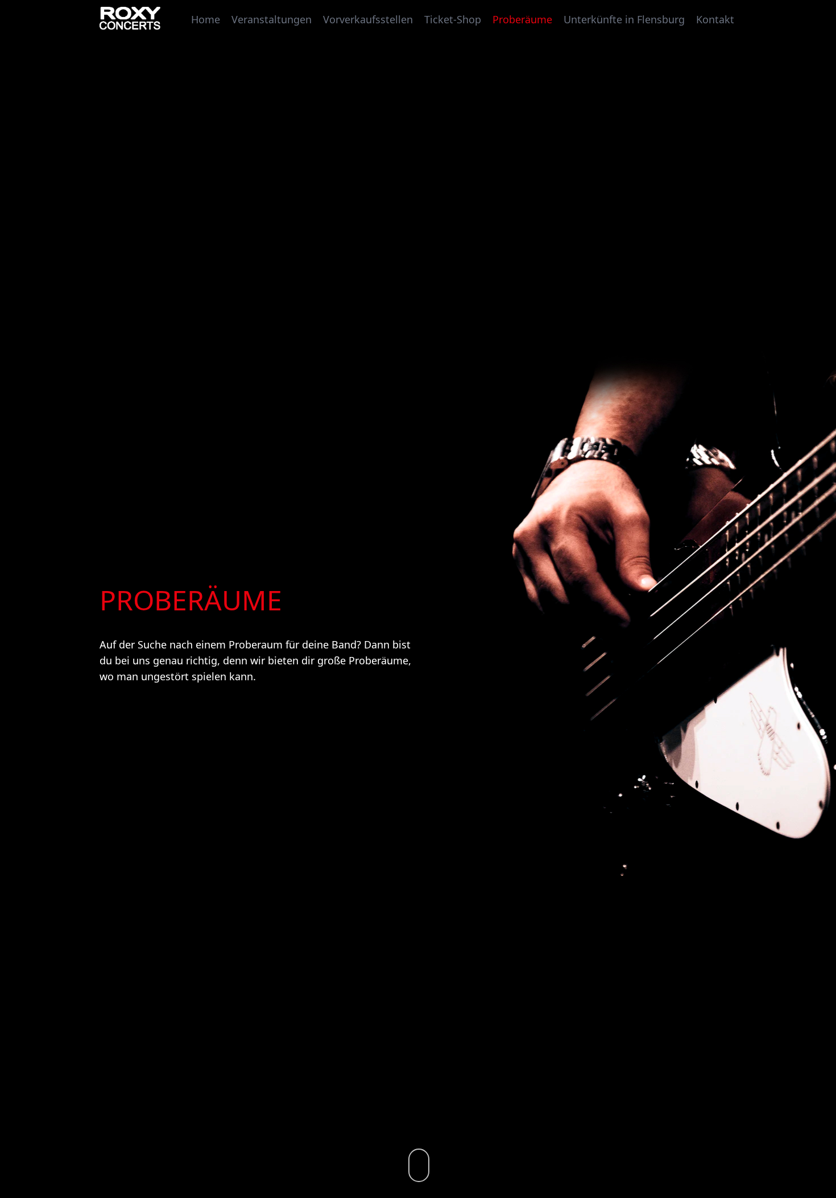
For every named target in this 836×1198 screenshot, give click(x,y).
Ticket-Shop (452, 19)
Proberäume (522, 19)
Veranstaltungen (271, 19)
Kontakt (715, 19)
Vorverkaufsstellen (368, 19)
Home (205, 19)
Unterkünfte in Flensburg (624, 19)
